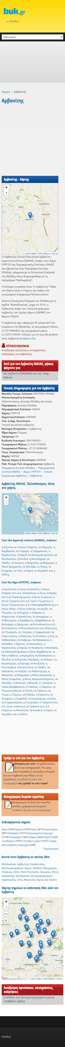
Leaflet (27, 253)
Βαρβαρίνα (8, 551)
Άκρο (5, 829)
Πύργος (16, 694)
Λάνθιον (37, 868)
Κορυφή (24, 663)
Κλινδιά (23, 558)
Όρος (34, 829)
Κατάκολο (37, 647)
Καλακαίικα (42, 639)
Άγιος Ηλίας (9, 608)
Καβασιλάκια (9, 639)
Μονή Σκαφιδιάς (11, 679)
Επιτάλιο (41, 636)
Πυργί (5, 694)
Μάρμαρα (48, 562)
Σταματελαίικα (13, 702)
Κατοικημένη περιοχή (40, 833)
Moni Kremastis (30, 871)
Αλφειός (37, 612)
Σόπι (19, 570)
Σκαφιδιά (21, 698)
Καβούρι (26, 639)
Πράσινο (42, 690)
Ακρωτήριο (51, 829)
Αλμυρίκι (47, 547)
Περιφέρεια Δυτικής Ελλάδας (18, 467)
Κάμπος (20, 643)
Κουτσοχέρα (38, 558)
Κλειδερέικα (9, 558)
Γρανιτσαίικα (9, 636)
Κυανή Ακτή (26, 667)
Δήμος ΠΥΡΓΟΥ (32, 471)
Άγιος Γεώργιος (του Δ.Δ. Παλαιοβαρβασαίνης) (28, 604)
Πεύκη (43, 566)
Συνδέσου (23, 779)
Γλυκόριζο (11, 632)
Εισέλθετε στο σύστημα (17, 997)
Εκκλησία (13, 833)
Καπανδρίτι (36, 643)
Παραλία (46, 686)
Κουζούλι (39, 663)
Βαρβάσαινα (43, 620)
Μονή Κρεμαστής (12, 566)
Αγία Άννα (10, 547)
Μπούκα (20, 682)
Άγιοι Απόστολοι (30, 589)
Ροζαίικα (7, 871)
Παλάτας (33, 686)
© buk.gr (53, 253)
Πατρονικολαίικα (12, 690)
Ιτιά (52, 636)
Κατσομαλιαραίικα (42, 554)
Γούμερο (24, 551)
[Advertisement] (32, 62)
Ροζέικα (30, 694)
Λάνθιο (6, 562)
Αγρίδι (44, 608)
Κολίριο (48, 659)
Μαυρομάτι (50, 868)
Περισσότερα (50, 848)
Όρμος (18, 829)
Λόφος (33, 837)
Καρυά (23, 554)
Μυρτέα (33, 682)
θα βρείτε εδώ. (28, 338)
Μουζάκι (31, 566)
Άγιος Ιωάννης (27, 608)
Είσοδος (14, 21)
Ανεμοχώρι (42, 616)
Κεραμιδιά (28, 655)
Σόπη (16, 871)
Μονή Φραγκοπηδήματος (39, 679)
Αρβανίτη (13, 373)
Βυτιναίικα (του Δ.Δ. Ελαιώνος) (39, 628)
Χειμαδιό (43, 570)
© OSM (39, 253)
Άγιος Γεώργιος (28, 547)
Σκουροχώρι (38, 698)
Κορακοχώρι (9, 663)
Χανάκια (37, 710)
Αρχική (6, 91)
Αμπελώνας (24, 616)
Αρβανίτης (36, 475)
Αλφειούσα (8, 616)
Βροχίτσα (22, 624)
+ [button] (6, 187)
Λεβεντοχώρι (39, 671)
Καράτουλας (9, 554)
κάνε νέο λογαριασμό (38, 810)
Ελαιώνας (25, 636)
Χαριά (29, 570)
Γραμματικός (40, 551)
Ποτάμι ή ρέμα (32, 841)
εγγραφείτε (39, 997)
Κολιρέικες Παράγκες (27, 659)
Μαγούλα (32, 562)
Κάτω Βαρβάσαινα (40, 651)
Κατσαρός (52, 647)
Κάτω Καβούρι (10, 655)
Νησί (47, 837)
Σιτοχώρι (7, 570)
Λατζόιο (19, 562)
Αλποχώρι (23, 612)
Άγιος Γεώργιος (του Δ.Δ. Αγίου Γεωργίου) (26, 601)
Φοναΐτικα (22, 710)
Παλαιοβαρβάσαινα (13, 686)
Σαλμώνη (43, 694)
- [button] (6, 192)
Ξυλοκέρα (46, 682)
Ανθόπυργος (9, 620)
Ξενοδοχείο (8, 841)
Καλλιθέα (7, 643)
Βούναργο (8, 624)
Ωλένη (5, 574)
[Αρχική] (32, 11)
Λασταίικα (7, 671)
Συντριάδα (31, 702)
